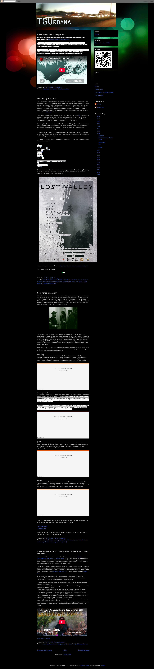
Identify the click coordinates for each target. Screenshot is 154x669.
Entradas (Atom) (67, 654)
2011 (98, 164)
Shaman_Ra (100, 107)
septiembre (101, 142)
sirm (56, 89)
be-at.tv (80, 556)
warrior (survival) (62, 541)
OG (78, 644)
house (60, 540)
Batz (44, 279)
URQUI (45, 283)
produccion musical (48, 541)
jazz (76, 540)
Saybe (85, 281)
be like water (50, 540)
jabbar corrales (70, 540)
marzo (100, 147)
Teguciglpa (61, 89)
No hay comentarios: (59, 278)
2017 (98, 150)
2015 (98, 155)
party (60, 281)
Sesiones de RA (60, 558)
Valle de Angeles (51, 283)
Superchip (39, 283)
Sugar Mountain (83, 644)
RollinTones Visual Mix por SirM (51, 34)
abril (99, 144)
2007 (98, 174)
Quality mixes (99, 89)
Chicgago (58, 644)
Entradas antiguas (83, 650)
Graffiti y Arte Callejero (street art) (104, 92)
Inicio (65, 650)
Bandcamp (42, 529)
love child (80, 540)
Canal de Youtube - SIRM (102, 43)
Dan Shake (55, 571)
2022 (98, 123)
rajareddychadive (84, 665)
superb (56, 541)
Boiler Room (52, 644)
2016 (98, 152)
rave (77, 281)
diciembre (101, 135)
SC (41, 146)
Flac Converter (99, 95)
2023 (98, 121)
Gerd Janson (62, 571)
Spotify (97, 34)
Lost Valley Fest (75, 279)
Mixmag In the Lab (50, 558)
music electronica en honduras (51, 281)
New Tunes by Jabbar (47, 293)
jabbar (64, 540)
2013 (98, 160)
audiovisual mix (47, 89)
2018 (98, 133)
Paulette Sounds (67, 281)
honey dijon (65, 644)
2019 (98, 131)
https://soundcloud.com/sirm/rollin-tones (58, 39)
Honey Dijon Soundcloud (43, 638)
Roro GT (81, 281)
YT (47, 148)
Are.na (97, 86)
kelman (65, 279)
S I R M (99, 104)
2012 (98, 162)
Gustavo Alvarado (57, 279)
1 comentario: (58, 87)
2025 (98, 116)
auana (44, 540)
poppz (73, 281)
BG (79, 115)
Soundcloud (42, 526)
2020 (98, 128)
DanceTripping (40, 558)
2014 (98, 157)
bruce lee (56, 540)
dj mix (53, 89)
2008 (98, 172)
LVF (41, 281)
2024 (98, 119)
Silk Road (48, 112)
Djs (47, 279)
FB (47, 165)
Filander (50, 279)
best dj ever (46, 644)
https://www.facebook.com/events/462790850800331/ (74, 266)
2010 (98, 167)
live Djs (74, 644)
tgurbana (66, 89)
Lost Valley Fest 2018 (46, 98)
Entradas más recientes (44, 650)
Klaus (68, 279)
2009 (98, 169)
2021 (98, 126)
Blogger (102, 665)
